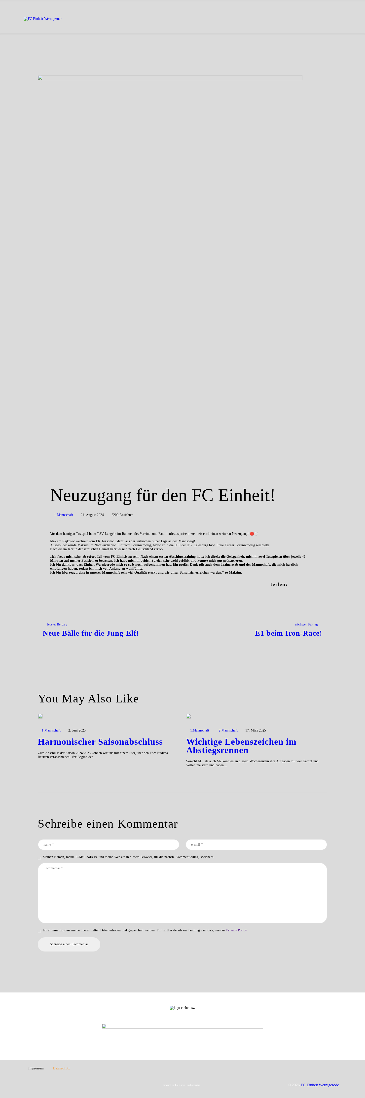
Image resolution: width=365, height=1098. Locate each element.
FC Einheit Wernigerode (320, 1085)
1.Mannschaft (63, 515)
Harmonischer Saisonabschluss (100, 742)
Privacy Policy (236, 930)
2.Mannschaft (228, 730)
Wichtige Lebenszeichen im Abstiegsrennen (241, 746)
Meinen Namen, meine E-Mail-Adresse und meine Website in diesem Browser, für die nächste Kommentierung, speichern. (129, 857)
